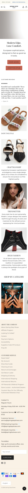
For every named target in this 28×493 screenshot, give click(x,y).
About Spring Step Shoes (10, 327)
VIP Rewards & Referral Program (12, 384)
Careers (4, 336)
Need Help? (5, 358)
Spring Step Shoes (10, 487)
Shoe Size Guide (7, 364)
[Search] (5, 7)
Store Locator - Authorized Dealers (13, 387)
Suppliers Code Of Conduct (10, 345)
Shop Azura (14, 62)
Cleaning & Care (7, 367)
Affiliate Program (7, 330)
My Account (5, 361)
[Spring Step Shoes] (14, 7)
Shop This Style (14, 68)
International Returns (8, 381)
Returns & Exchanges (8, 370)
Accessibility (5, 342)
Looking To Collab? (7, 333)
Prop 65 (4, 348)
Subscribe (7, 457)
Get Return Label (7, 373)
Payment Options (7, 339)
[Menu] (1, 7)
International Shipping (9, 379)
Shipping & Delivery (8, 376)
